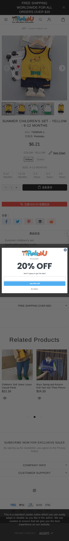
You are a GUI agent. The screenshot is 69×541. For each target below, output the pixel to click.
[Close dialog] (65, 249)
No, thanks (34, 289)
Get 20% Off (34, 283)
